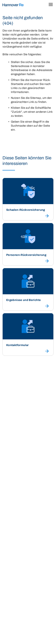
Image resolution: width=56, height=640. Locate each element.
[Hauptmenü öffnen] (51, 5)
